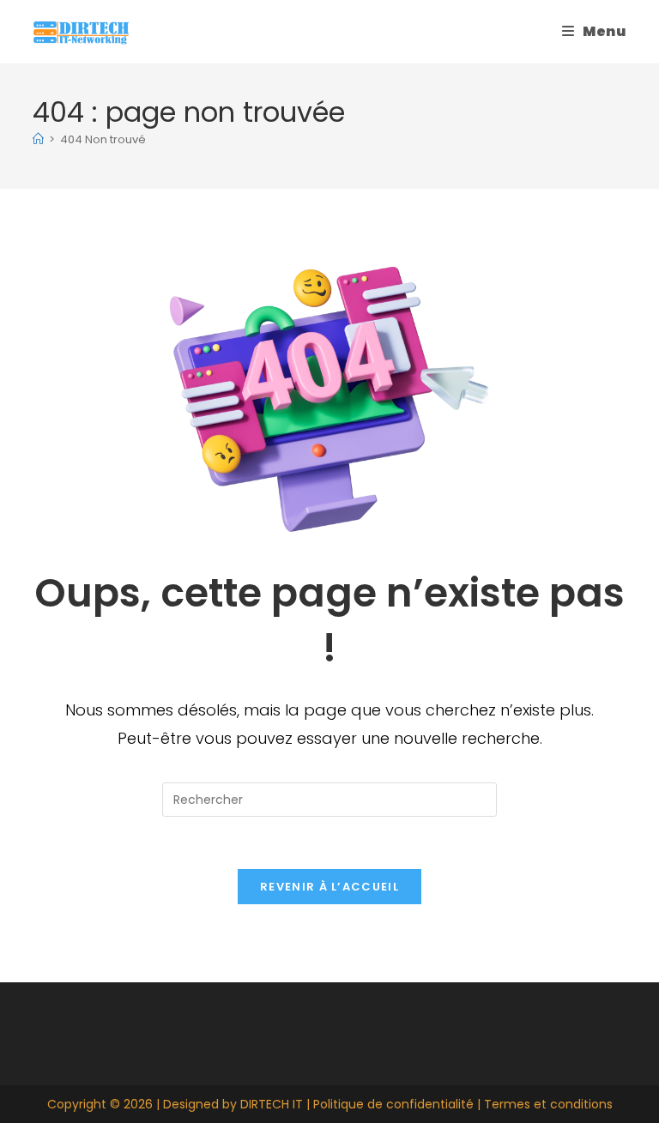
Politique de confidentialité (393, 1104)
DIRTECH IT (271, 1104)
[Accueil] (38, 139)
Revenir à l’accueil (329, 886)
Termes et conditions (548, 1104)
